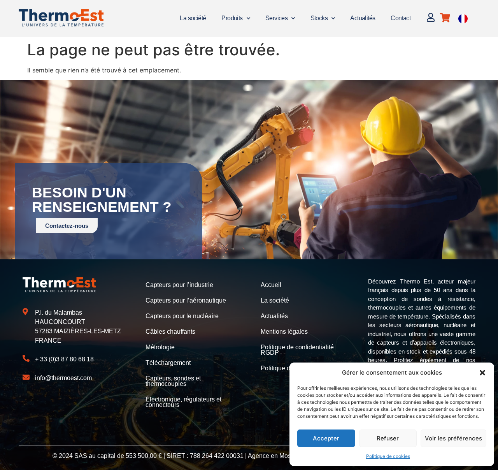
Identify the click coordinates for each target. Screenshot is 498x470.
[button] (482, 373)
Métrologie (160, 347)
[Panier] (445, 17)
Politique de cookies (388, 456)
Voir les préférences (453, 438)
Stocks (319, 18)
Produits (231, 18)
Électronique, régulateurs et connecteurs (183, 402)
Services (276, 18)
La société (193, 18)
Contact (400, 18)
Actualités (362, 18)
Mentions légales (284, 331)
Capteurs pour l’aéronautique (186, 300)
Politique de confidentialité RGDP (297, 350)
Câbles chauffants (170, 331)
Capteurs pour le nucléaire (182, 316)
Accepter (326, 438)
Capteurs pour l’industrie (179, 285)
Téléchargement (168, 362)
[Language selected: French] (463, 18)
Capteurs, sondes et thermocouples (173, 381)
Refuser (388, 438)
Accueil (271, 285)
